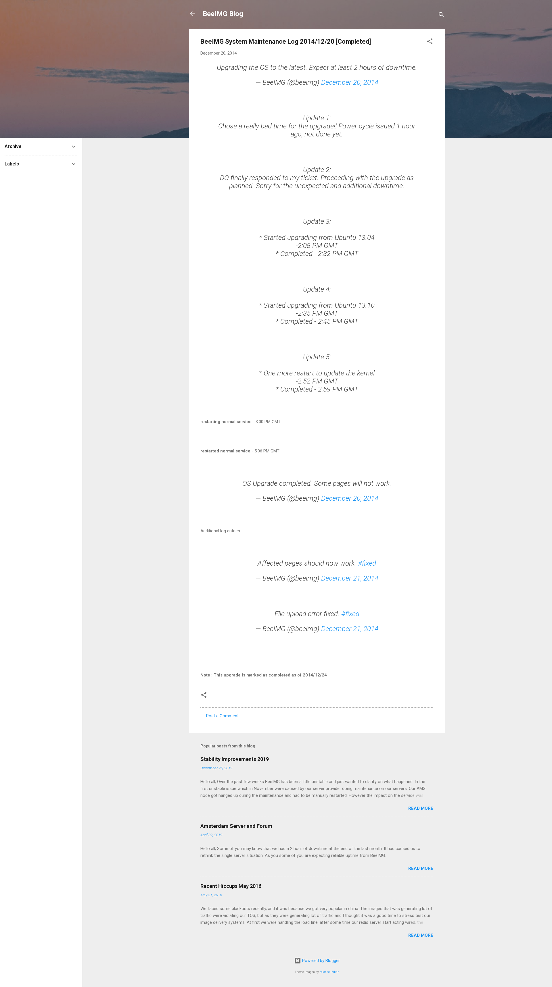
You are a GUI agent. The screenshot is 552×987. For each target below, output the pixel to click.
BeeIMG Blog (223, 14)
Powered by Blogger (320, 960)
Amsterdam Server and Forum (236, 826)
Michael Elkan (329, 972)
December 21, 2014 (349, 578)
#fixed (367, 563)
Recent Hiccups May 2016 (230, 886)
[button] (429, 42)
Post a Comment (222, 715)
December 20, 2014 (349, 82)
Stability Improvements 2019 (234, 759)
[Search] (441, 15)
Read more (420, 808)
